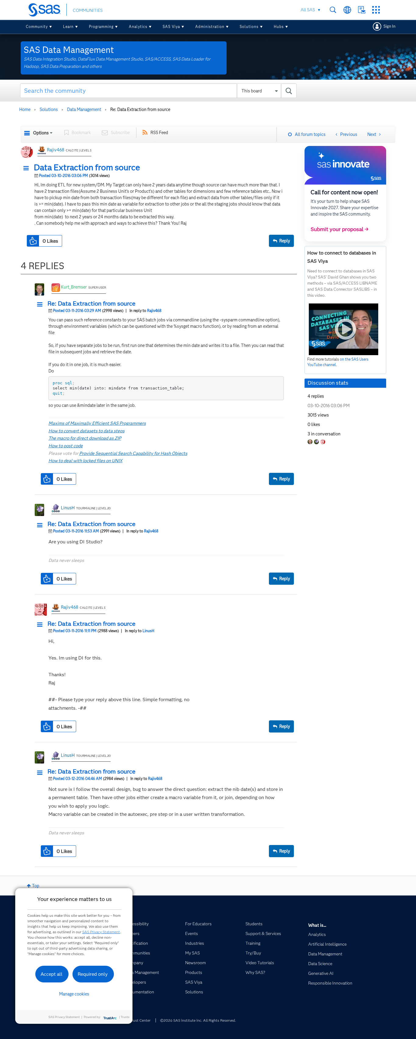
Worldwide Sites (347, 10)
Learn (68, 26)
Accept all (51, 974)
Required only (93, 974)
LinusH (68, 508)
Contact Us (361, 10)
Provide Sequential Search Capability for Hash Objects (133, 453)
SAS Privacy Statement (101, 932)
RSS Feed (159, 132)
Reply (284, 241)
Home (24, 109)
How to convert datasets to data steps (86, 431)
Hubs (279, 26)
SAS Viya (171, 26)
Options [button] (41, 133)
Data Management (84, 109)
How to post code (65, 446)
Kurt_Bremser (74, 287)
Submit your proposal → (339, 229)
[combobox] (158, 90)
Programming (101, 26)
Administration (209, 26)
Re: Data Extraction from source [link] (140, 109)
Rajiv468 (55, 150)
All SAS (308, 9)
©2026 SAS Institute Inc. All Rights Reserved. (198, 1020)
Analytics (138, 26)
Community (37, 26)
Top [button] (35, 885)
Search (333, 10)
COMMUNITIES (88, 10)
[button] (27, 168)
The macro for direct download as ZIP (84, 438)
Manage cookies (74, 994)
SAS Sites (376, 10)
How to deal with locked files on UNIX (85, 460)
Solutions (249, 26)
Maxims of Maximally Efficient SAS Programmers (97, 423)
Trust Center (140, 1020)
